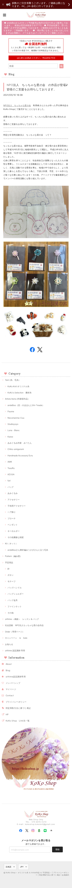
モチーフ (12, 581)
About (9, 664)
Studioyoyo (13, 424)
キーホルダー (14, 531)
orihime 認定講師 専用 (15, 650)
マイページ (11, 689)
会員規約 (65, 875)
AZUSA (11, 474)
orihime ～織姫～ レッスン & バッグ (22, 619)
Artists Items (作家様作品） (17, 399)
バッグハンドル (15, 587)
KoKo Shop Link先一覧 (17, 720)
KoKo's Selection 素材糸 (19, 392)
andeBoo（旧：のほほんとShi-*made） (26, 405)
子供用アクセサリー (17, 506)
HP (7, 714)
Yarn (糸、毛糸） (12, 380)
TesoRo (11, 468)
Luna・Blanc (14, 430)
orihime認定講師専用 (16, 676)
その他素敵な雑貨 (16, 537)
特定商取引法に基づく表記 (18, 708)
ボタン (11, 575)
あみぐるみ (13, 493)
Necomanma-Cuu (16, 418)
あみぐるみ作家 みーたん (20, 443)
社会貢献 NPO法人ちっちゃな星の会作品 (24, 625)
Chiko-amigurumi (16, 449)
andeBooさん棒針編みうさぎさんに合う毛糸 (28, 550)
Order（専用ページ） (14, 631)
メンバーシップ (13, 683)
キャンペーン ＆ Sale (16, 638)
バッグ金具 (13, 600)
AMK (10, 461)
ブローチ (12, 518)
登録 (57, 849)
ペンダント (13, 524)
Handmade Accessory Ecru (20, 455)
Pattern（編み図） (13, 556)
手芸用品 (9, 562)
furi (9, 480)
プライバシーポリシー (16, 702)
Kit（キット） (11, 543)
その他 (11, 613)
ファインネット (15, 606)
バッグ (11, 487)
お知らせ (9, 644)
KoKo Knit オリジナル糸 (18, 386)
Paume (11, 411)
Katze (10, 436)
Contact (10, 695)
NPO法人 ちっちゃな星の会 (17, 105)
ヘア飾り (12, 512)
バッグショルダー (16, 594)
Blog (8, 670)
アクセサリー (14, 499)
